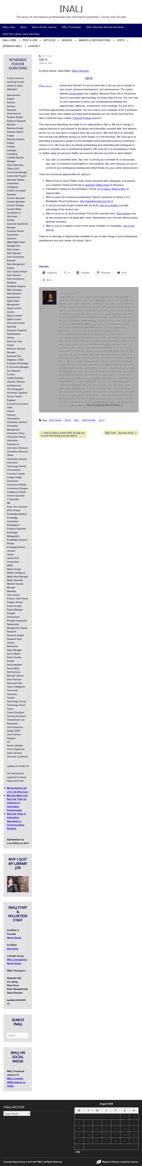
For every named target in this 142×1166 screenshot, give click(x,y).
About (23, 27)
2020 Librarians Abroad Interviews (105, 27)
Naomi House (14, 937)
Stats (120, 40)
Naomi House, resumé (44, 27)
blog (76, 420)
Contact (34, 46)
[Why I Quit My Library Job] (18, 891)
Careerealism (76, 93)
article (68, 420)
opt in (101, 420)
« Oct (77, 1151)
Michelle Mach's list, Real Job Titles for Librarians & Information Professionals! (17, 803)
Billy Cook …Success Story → (120, 432)
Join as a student (109, 205)
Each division (124, 213)
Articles (49, 40)
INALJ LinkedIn (15, 1078)
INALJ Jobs (9, 27)
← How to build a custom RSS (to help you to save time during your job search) (63, 434)
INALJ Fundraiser (71, 27)
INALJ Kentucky (80, 70)
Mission (67, 40)
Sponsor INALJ (12, 46)
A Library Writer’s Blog (113, 189)
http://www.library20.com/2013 (96, 201)
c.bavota (134, 1161)
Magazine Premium (111, 1161)
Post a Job (30, 40)
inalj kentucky (88, 420)
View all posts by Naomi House (104, 404)
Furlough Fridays (82, 118)
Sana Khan (12, 948)
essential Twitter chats (97, 185)
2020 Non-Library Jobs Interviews (21, 34)
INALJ (71, 10)
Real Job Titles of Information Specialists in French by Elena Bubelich (16, 821)
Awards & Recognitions (94, 40)
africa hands (55, 420)
